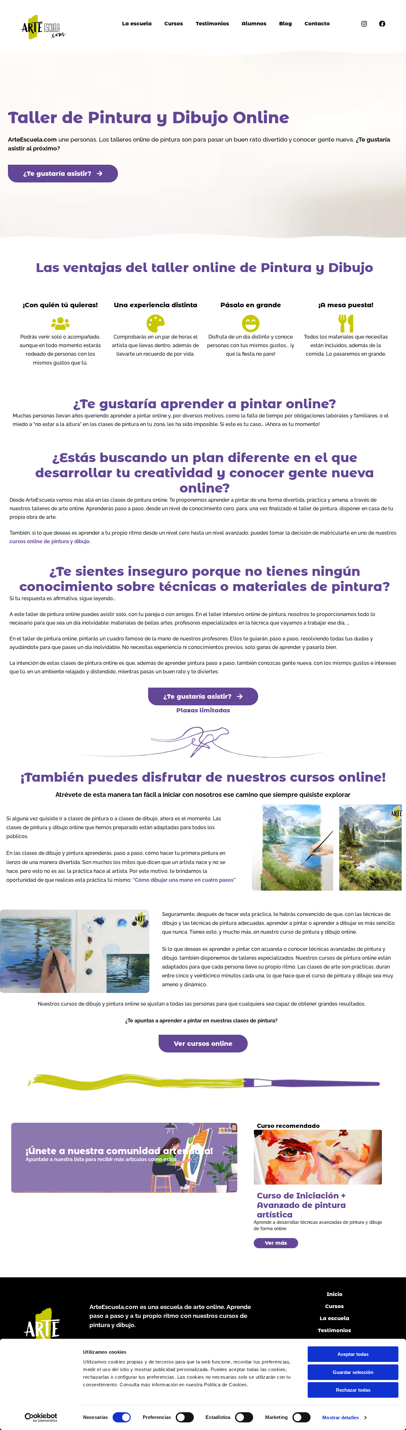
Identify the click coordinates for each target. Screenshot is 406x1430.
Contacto (317, 24)
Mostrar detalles (340, 1417)
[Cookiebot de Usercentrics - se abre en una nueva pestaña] (41, 1417)
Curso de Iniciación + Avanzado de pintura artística (301, 1205)
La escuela (137, 24)
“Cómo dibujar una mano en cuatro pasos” (184, 880)
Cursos (173, 24)
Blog (285, 24)
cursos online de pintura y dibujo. (50, 541)
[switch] (185, 1417)
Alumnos (254, 24)
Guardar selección (353, 1372)
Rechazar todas (353, 1390)
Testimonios (212, 24)
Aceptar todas (353, 1354)
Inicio (335, 1294)
